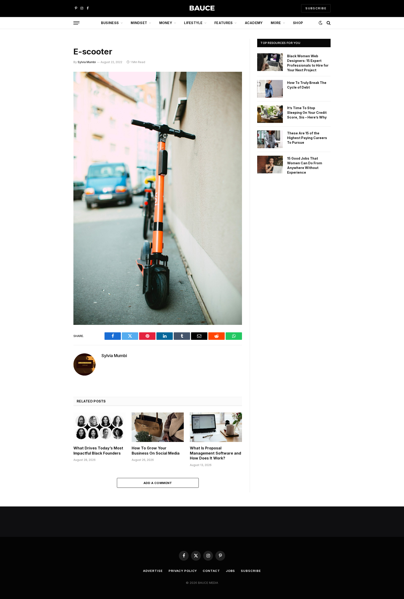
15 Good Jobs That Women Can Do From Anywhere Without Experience (304, 165)
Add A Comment (158, 483)
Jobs (230, 571)
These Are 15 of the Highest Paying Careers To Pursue (307, 137)
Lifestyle (193, 23)
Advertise (152, 571)
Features (223, 23)
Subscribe (251, 571)
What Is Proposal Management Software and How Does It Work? (215, 453)
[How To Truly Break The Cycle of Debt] (270, 89)
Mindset (139, 23)
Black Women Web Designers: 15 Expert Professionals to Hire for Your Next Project (307, 63)
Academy (254, 23)
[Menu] (76, 23)
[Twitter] (57, 99)
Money (165, 23)
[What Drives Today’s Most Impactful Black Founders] (99, 427)
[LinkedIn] (57, 111)
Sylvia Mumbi (87, 62)
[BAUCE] (202, 8)
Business (110, 23)
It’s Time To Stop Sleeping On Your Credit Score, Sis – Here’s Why (307, 112)
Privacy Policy (183, 571)
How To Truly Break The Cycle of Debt (306, 85)
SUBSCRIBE (315, 8)
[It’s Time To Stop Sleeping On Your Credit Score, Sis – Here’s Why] (270, 114)
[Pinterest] (57, 123)
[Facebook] (57, 87)
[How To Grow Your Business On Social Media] (158, 427)
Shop (298, 23)
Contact (211, 571)
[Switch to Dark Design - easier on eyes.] (320, 23)
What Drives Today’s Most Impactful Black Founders (98, 451)
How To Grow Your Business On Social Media (156, 451)
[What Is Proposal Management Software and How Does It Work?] (216, 427)
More (276, 23)
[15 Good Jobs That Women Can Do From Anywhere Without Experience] (270, 164)
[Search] (328, 23)
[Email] (57, 135)
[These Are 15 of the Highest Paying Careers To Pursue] (270, 139)
